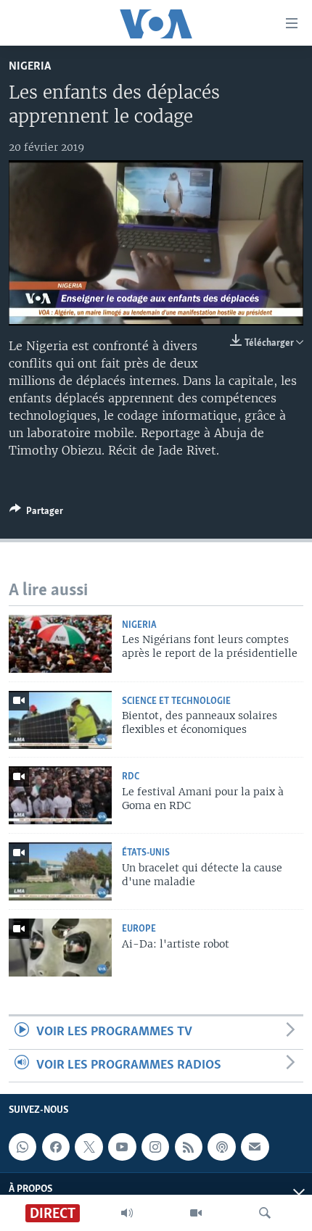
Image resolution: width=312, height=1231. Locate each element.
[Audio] (127, 1213)
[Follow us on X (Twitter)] (88, 1147)
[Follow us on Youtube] (122, 1147)
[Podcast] (221, 1147)
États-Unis (146, 853)
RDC (130, 777)
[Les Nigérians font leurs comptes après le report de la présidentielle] (60, 644)
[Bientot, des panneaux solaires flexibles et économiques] (60, 720)
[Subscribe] (254, 1147)
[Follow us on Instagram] (155, 1147)
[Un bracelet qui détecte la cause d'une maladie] (60, 871)
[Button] (36, 513)
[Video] (196, 1213)
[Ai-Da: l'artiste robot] (60, 948)
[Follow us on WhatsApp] (22, 1147)
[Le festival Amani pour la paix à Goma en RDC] (60, 795)
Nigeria (30, 66)
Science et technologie (176, 701)
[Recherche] (265, 1213)
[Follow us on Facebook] (56, 1147)
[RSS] (188, 1147)
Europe (139, 929)
